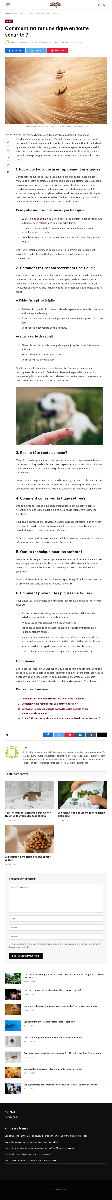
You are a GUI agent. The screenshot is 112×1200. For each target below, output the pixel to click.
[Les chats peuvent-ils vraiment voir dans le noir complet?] (13, 994)
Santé (9, 21)
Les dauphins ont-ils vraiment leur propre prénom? (49, 1022)
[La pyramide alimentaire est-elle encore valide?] (29, 839)
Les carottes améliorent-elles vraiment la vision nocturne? (53, 1069)
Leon (16, 42)
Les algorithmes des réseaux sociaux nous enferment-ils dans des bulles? (61, 1085)
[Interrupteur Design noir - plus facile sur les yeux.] (99, 4)
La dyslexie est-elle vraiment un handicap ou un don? (81, 814)
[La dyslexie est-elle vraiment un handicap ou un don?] (82, 795)
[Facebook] (8, 142)
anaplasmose (30, 237)
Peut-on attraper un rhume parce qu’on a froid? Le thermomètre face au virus (28, 814)
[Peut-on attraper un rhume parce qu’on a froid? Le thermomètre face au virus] (29, 795)
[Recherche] (104, 4)
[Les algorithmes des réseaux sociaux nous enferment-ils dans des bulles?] (13, 1088)
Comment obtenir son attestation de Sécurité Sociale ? (53, 698)
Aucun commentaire (50, 42)
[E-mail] (8, 172)
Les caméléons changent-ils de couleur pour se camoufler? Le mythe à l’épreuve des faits (64, 976)
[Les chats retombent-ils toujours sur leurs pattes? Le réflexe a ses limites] (13, 1009)
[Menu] (8, 4)
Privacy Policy (11, 1117)
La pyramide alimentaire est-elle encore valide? (28, 858)
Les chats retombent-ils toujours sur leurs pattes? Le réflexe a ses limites (60, 1006)
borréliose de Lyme (35, 218)
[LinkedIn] (8, 157)
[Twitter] (8, 150)
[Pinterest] (8, 165)
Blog (15, 13)
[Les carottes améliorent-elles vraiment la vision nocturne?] (13, 1072)
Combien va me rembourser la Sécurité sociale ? (49, 703)
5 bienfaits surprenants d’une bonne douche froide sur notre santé (60, 718)
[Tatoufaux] (56, 4)
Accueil (8, 13)
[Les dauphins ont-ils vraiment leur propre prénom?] (13, 1025)
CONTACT (10, 1112)
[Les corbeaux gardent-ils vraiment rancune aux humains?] (13, 1041)
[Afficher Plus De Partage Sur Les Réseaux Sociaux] (71, 50)
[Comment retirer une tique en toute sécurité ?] (56, 90)
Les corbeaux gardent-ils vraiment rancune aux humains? (53, 1037)
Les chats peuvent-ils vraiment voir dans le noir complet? (52, 990)
